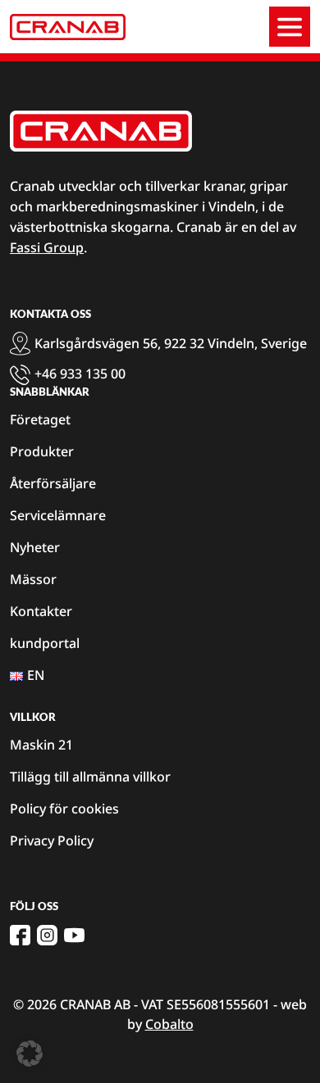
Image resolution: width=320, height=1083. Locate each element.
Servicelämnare (58, 515)
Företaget (40, 419)
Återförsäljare (53, 483)
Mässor (33, 579)
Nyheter (35, 547)
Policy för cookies (64, 809)
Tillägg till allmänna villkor (90, 777)
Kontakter (41, 611)
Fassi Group (47, 247)
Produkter (42, 451)
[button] (29, 1053)
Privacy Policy (52, 841)
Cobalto (169, 1024)
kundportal (45, 643)
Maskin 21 (41, 745)
